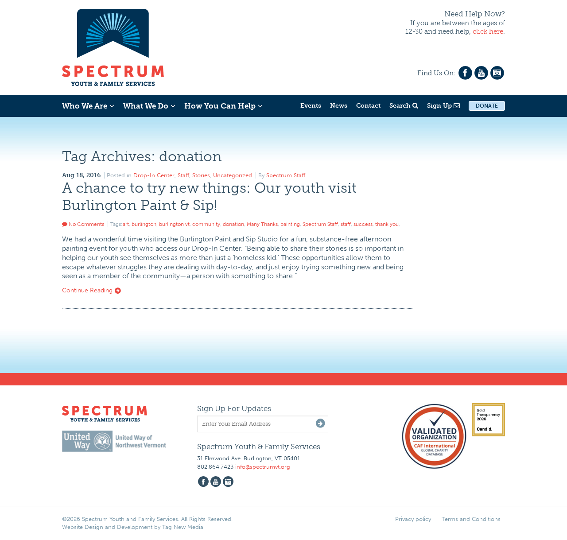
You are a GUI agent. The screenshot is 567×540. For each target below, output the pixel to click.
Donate (487, 106)
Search (400, 105)
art (126, 224)
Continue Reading (88, 290)
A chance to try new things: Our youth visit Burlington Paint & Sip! (209, 196)
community (206, 224)
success (363, 224)
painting (290, 224)
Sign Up (440, 105)
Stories (201, 175)
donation (233, 224)
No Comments (85, 224)
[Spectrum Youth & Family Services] (113, 46)
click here (488, 31)
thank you (387, 224)
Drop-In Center (154, 175)
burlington (144, 224)
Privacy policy (413, 519)
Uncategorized (232, 175)
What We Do (145, 105)
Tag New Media (182, 527)
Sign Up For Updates (234, 408)
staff (346, 224)
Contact (368, 105)
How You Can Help (220, 105)
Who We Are (84, 105)
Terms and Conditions (471, 519)
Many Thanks (262, 224)
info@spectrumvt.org (262, 466)
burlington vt (174, 224)
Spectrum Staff (285, 175)
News (338, 105)
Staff (183, 175)
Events (310, 105)
